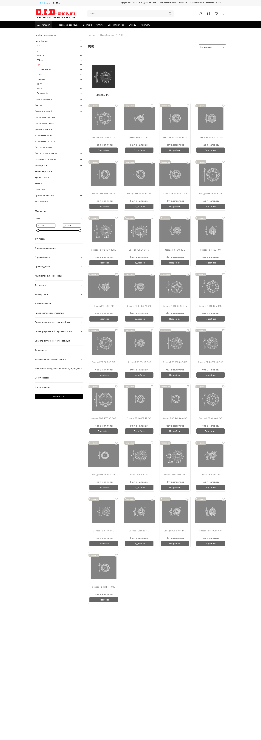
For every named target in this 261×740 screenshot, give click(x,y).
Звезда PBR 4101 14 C (103, 530)
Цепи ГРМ (40, 189)
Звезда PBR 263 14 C (139, 249)
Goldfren (41, 79)
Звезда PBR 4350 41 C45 (139, 306)
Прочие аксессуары (44, 195)
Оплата (99, 24)
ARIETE (40, 55)
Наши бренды (107, 35)
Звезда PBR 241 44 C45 (103, 586)
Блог (218, 2)
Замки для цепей (43, 111)
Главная (91, 35)
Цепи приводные (43, 99)
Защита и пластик (43, 129)
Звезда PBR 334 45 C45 (139, 362)
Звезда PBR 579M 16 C (210, 530)
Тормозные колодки (45, 141)
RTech (40, 60)
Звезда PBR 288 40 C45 (103, 137)
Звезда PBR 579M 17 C (175, 530)
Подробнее (103, 150)
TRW (39, 84)
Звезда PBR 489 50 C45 (175, 193)
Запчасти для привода (46, 153)
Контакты (145, 24)
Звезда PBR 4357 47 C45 (139, 418)
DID (39, 46)
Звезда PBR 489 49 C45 (210, 418)
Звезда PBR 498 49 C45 (210, 193)
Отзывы (132, 24)
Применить (58, 396)
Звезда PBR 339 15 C (210, 474)
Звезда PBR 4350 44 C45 (175, 137)
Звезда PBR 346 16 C (174, 249)
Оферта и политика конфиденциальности (138, 2)
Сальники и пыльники (46, 159)
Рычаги (38, 183)
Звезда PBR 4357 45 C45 (103, 418)
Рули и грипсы (42, 177)
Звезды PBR (45, 69)
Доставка (87, 24)
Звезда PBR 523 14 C (139, 530)
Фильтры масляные (44, 123)
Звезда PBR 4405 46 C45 (174, 418)
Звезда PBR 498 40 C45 (103, 474)
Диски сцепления (43, 147)
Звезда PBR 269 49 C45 (175, 306)
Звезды (38, 105)
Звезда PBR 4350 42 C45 (175, 362)
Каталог (46, 24)
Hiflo (39, 74)
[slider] (38, 230)
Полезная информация (67, 24)
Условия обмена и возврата (201, 2)
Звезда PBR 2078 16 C (175, 474)
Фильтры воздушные (45, 117)
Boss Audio (42, 93)
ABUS (40, 88)
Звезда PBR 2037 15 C (139, 137)
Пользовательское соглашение (173, 2)
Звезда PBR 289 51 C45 (210, 306)
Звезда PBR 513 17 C (104, 306)
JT (38, 50)
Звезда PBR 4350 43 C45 (210, 362)
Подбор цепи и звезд (45, 35)
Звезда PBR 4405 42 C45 (139, 193)
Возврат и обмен (116, 24)
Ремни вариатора (43, 171)
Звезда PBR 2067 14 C (139, 474)
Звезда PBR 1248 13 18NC (103, 249)
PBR (39, 64)
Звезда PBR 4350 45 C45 (210, 137)
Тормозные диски (43, 135)
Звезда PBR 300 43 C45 (103, 362)
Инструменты (41, 201)
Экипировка (41, 165)
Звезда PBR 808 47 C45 (103, 193)
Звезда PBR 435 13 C (210, 249)
